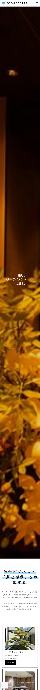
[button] (10, 662)
